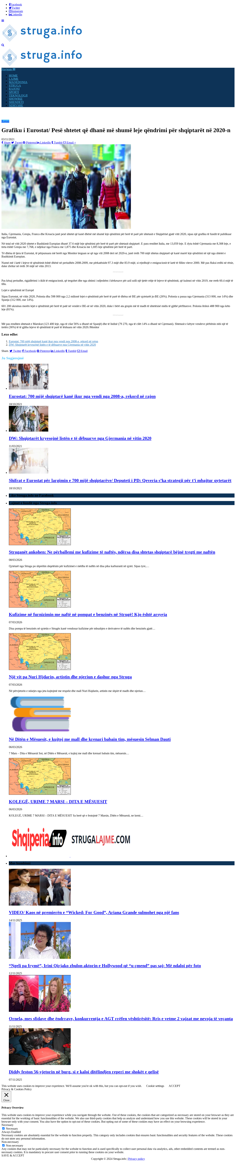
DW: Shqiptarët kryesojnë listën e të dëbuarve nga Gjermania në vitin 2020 (52, 344)
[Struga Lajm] (42, 41)
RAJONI (14, 88)
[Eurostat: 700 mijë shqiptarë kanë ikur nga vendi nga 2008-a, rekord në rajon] (28, 388)
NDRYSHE (16, 105)
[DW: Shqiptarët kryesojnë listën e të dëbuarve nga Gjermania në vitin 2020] (28, 430)
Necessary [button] (7, 1124)
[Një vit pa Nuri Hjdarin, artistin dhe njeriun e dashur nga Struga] (40, 669)
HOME (13, 75)
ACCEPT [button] (174, 1085)
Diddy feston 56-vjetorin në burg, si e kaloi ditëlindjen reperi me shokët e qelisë (84, 1071)
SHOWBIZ (15, 98)
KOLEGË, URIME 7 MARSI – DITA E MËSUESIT (58, 801)
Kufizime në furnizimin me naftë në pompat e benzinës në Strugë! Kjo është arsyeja (88, 614)
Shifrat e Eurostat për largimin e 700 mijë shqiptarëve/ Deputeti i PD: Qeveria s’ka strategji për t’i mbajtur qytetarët (120, 480)
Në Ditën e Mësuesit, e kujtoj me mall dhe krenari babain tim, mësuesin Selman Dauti (90, 739)
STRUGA (15, 85)
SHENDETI (16, 102)
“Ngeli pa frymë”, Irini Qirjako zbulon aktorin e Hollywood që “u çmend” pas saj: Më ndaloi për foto (105, 965)
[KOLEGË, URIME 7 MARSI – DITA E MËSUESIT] (40, 793)
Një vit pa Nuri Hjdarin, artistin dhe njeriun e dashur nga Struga (70, 676)
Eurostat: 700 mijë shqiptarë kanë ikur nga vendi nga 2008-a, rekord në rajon (53, 341)
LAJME (13, 78)
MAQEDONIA (18, 82)
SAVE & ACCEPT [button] (12, 1155)
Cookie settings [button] (155, 1085)
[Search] (2, 45)
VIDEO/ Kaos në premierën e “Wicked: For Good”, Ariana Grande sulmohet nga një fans (94, 912)
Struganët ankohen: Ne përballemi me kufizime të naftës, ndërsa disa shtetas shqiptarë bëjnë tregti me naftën (112, 552)
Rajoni (5, 121)
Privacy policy (136, 1158)
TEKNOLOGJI (18, 95)
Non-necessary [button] (10, 1141)
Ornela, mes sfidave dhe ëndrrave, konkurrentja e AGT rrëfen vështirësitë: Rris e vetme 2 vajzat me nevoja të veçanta (121, 1018)
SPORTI (14, 92)
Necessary (12, 1128)
